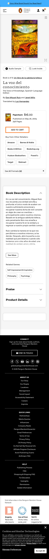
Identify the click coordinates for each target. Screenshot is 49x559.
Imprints (24, 404)
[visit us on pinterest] (32, 361)
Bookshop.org (33, 149)
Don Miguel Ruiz (13, 97)
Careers (25, 401)
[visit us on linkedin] (27, 361)
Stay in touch (25, 353)
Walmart (22, 162)
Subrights (24, 481)
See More (12, 255)
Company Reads (24, 426)
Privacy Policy (24, 439)
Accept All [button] (40, 551)
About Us (24, 377)
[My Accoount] (38, 10)
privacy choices (20, 545)
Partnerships (25, 416)
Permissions (24, 484)
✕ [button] (45, 528)
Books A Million (14, 149)
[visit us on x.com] (17, 361)
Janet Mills (30, 97)
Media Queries (24, 419)
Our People (24, 384)
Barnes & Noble (27, 142)
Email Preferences (24, 432)
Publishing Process (24, 468)
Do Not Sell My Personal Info (24, 446)
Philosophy (11, 276)
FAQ (24, 471)
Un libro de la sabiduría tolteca (28, 78)
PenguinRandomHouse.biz (24, 429)
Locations (24, 387)
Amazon (11, 142)
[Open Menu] (5, 10)
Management (24, 391)
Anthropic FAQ (24, 456)
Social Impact (24, 394)
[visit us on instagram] (37, 361)
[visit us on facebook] (12, 361)
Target (10, 162)
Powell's (34, 155)
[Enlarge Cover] (45, 60)
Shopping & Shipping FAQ (24, 474)
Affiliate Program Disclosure (25, 449)
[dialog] (24, 541)
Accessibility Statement (24, 397)
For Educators (24, 478)
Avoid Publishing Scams (24, 453)
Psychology (25, 276)
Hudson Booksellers (16, 155)
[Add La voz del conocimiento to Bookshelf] (46, 17)
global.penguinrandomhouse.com (24, 366)
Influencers (24, 422)
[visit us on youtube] (22, 361)
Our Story (24, 381)
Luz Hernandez (22, 101)
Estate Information (24, 488)
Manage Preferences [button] (11, 549)
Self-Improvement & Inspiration (19, 270)
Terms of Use (25, 436)
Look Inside (37, 68)
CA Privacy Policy (24, 442)
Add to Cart (17, 130)
